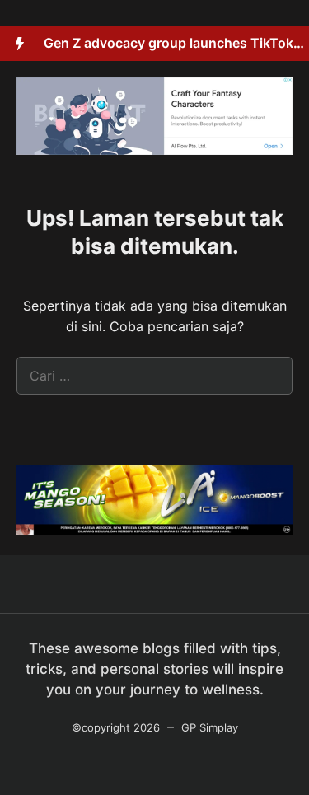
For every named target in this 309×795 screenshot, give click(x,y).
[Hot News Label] (17, 44)
